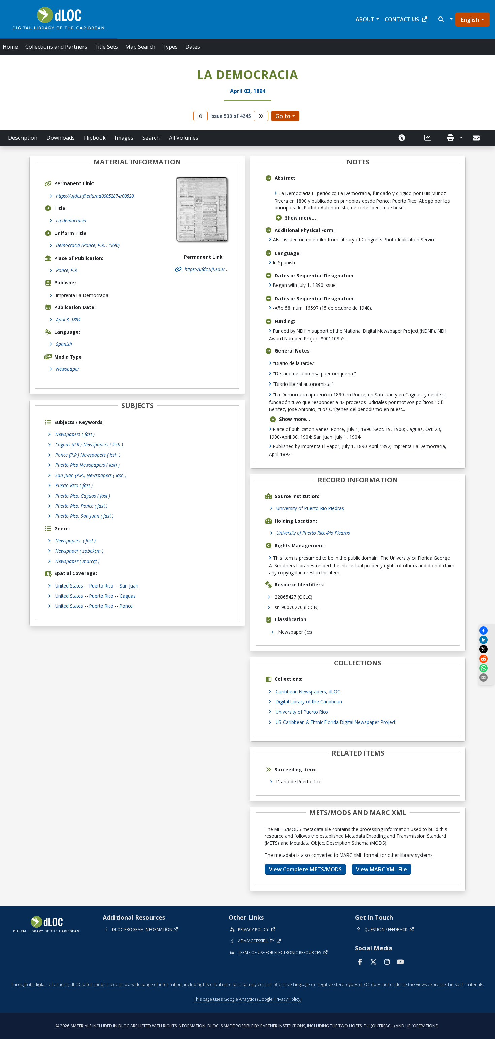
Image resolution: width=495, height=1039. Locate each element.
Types (170, 47)
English (470, 19)
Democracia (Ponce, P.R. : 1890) (88, 245)
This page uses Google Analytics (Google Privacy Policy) (247, 999)
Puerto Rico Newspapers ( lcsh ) (87, 465)
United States (69, 585)
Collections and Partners (56, 47)
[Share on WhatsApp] (486, 668)
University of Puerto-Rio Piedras (310, 508)
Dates (192, 47)
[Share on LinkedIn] (486, 640)
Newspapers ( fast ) (75, 434)
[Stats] (428, 137)
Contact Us (402, 19)
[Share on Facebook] (486, 630)
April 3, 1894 (68, 319)
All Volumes (183, 137)
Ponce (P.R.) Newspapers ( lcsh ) (87, 454)
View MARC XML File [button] (381, 869)
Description (22, 137)
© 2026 (247, 1026)
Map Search (140, 47)
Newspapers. (75, 540)
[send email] (486, 677)
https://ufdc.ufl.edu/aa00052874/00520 (95, 196)
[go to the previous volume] (200, 116)
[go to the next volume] (261, 116)
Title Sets (106, 47)
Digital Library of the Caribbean (309, 701)
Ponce (126, 606)
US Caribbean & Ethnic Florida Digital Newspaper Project (335, 722)
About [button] (365, 19)
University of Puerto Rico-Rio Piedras (313, 533)
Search (151, 137)
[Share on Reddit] (486, 659)
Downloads (60, 137)
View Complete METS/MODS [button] (305, 869)
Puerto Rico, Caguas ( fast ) (82, 496)
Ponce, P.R (66, 270)
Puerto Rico (101, 585)
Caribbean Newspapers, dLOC (308, 691)
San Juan (129, 585)
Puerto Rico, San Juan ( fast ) (84, 516)
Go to (282, 116)
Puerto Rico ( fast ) (74, 485)
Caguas (128, 596)
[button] (444, 19)
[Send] (477, 138)
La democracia (71, 220)
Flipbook (95, 137)
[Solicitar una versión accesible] (402, 137)
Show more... (300, 217)
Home (10, 47)
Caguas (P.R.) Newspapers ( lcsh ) (89, 444)
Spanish (64, 344)
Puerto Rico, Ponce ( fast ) (81, 506)
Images (124, 137)
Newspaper (67, 369)
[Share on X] (486, 649)
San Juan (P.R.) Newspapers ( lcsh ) (90, 475)
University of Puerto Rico (302, 712)
